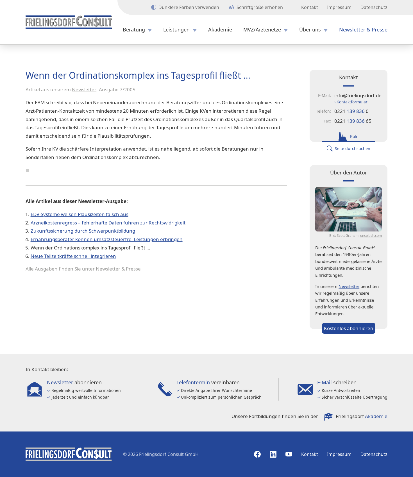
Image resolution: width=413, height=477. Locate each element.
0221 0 (351, 111)
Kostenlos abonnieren (348, 328)
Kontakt (309, 7)
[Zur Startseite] (69, 22)
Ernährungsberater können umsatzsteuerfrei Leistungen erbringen (107, 239)
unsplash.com (371, 235)
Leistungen (176, 29)
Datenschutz (373, 7)
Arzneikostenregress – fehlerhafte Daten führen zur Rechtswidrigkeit (108, 222)
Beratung (134, 29)
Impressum (339, 7)
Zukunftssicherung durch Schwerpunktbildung (83, 231)
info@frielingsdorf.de (358, 95)
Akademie (220, 29)
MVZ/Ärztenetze (262, 29)
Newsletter (84, 89)
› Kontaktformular (350, 102)
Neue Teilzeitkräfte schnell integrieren (73, 256)
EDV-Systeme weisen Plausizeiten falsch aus (79, 214)
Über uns (310, 29)
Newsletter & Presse (363, 29)
